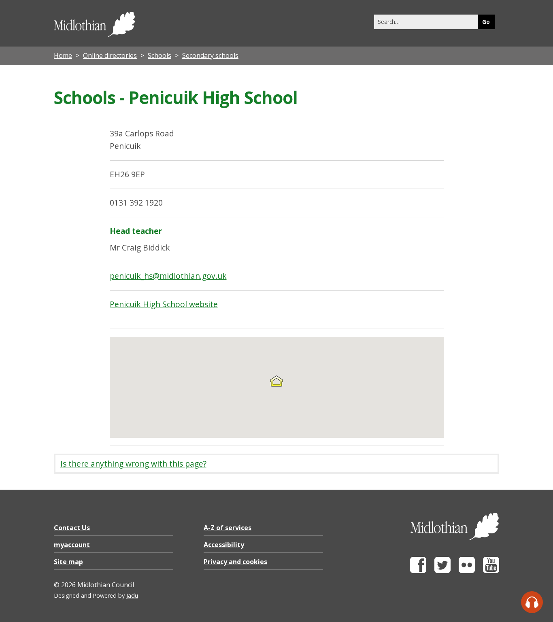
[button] (276, 380)
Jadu (132, 595)
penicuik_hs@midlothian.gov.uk (168, 275)
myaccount (72, 544)
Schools (159, 55)
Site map (68, 561)
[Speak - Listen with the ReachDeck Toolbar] (532, 602)
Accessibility (224, 544)
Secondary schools (210, 55)
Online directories (110, 55)
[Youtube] (491, 571)
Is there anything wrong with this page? (133, 463)
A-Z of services (227, 527)
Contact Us (72, 527)
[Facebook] (418, 571)
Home (63, 55)
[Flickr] (467, 571)
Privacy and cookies (235, 561)
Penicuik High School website (164, 304)
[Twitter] (442, 571)
